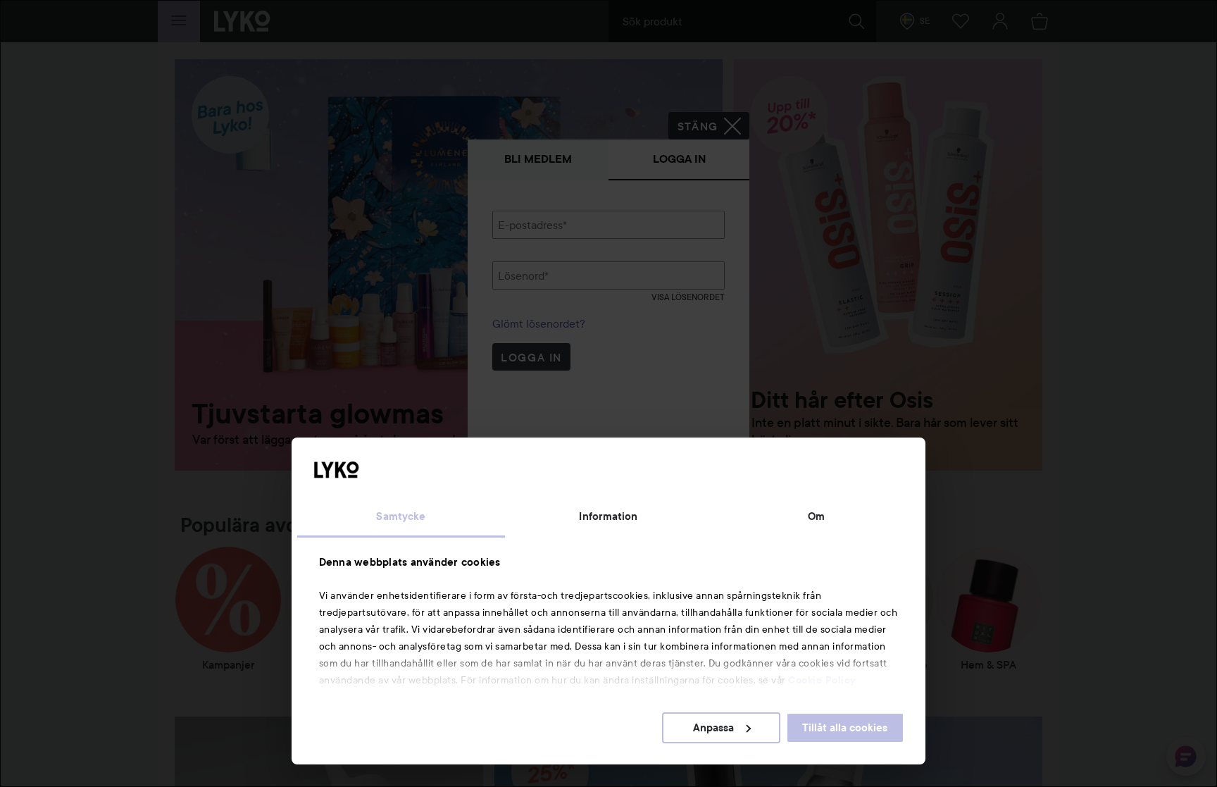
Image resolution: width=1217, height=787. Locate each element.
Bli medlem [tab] (538, 159)
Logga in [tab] (679, 159)
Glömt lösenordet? (538, 323)
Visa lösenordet (688, 297)
